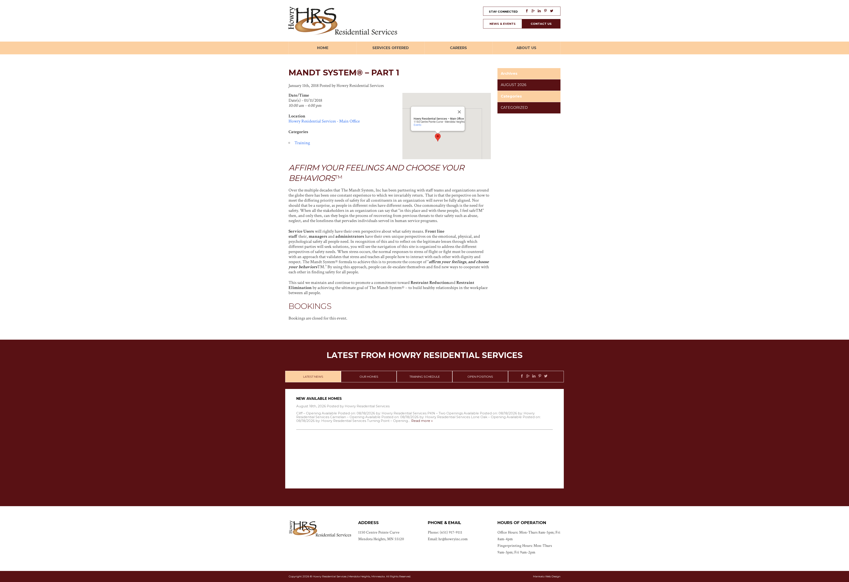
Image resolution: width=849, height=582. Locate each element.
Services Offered (390, 48)
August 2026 (513, 85)
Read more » (422, 421)
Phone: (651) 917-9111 (445, 532)
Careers (458, 48)
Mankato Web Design (546, 576)
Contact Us (541, 23)
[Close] (459, 112)
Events (417, 124)
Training (302, 143)
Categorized (514, 107)
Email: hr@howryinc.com (448, 539)
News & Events (503, 23)
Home (322, 48)
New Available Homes (319, 398)
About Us (526, 48)
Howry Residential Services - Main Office (324, 121)
